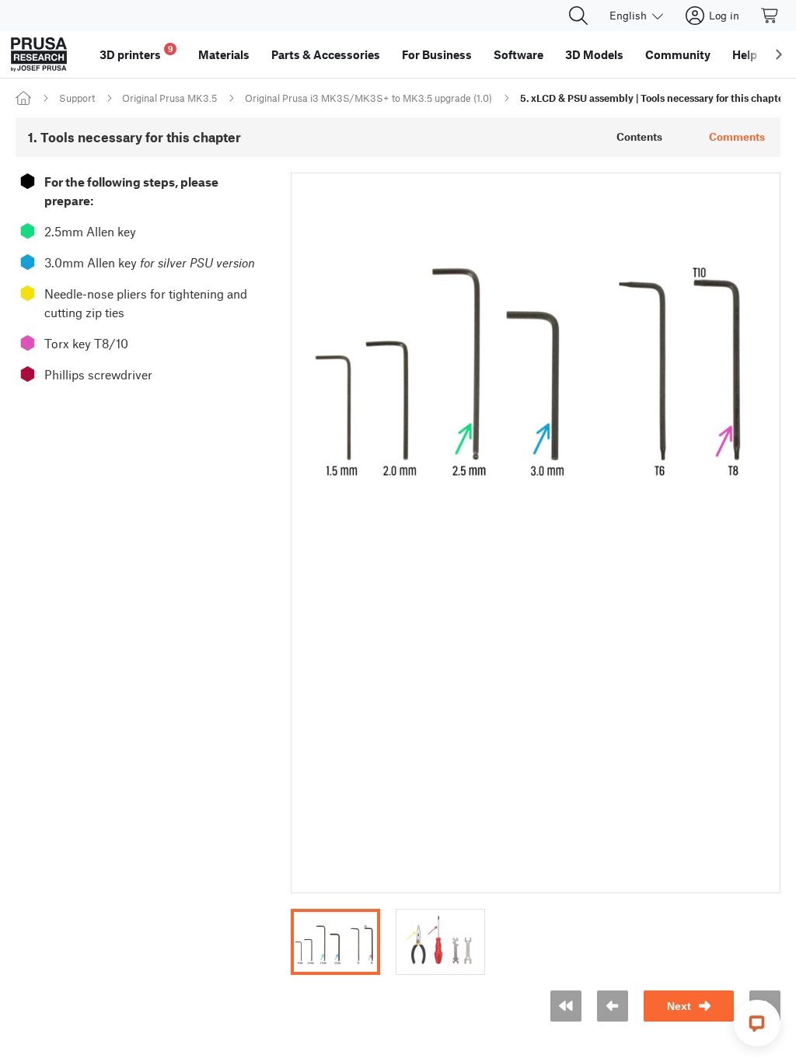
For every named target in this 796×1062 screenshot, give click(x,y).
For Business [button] (437, 54)
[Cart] (770, 15)
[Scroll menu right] (779, 54)
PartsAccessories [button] (325, 54)
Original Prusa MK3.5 (169, 98)
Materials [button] (224, 54)
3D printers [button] (136, 52)
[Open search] (578, 15)
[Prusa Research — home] (39, 54)
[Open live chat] (757, 1023)
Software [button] (518, 54)
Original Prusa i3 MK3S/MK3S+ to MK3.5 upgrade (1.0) (368, 98)
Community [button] (677, 54)
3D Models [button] (594, 54)
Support (77, 98)
